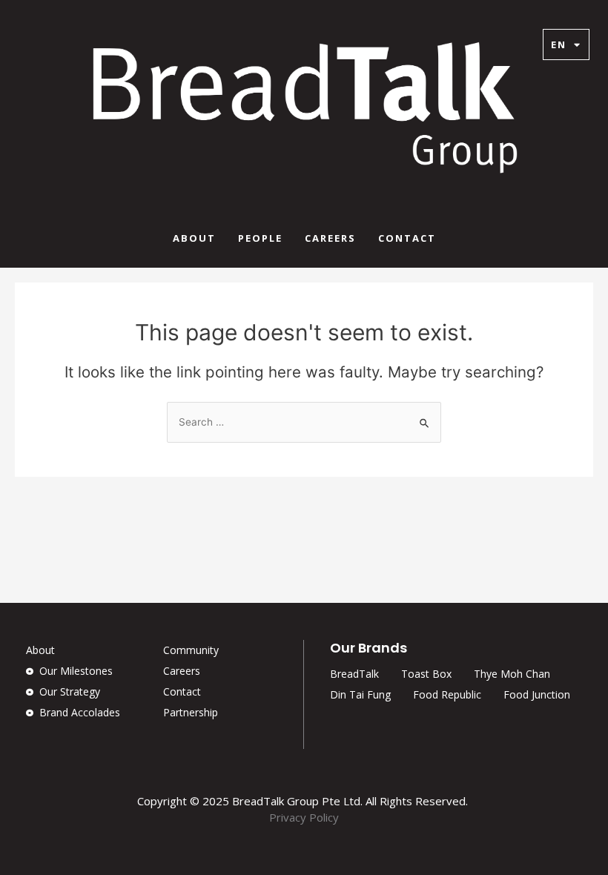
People (260, 238)
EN (558, 44)
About (194, 238)
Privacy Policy (304, 817)
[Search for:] (304, 422)
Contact (407, 238)
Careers (330, 238)
